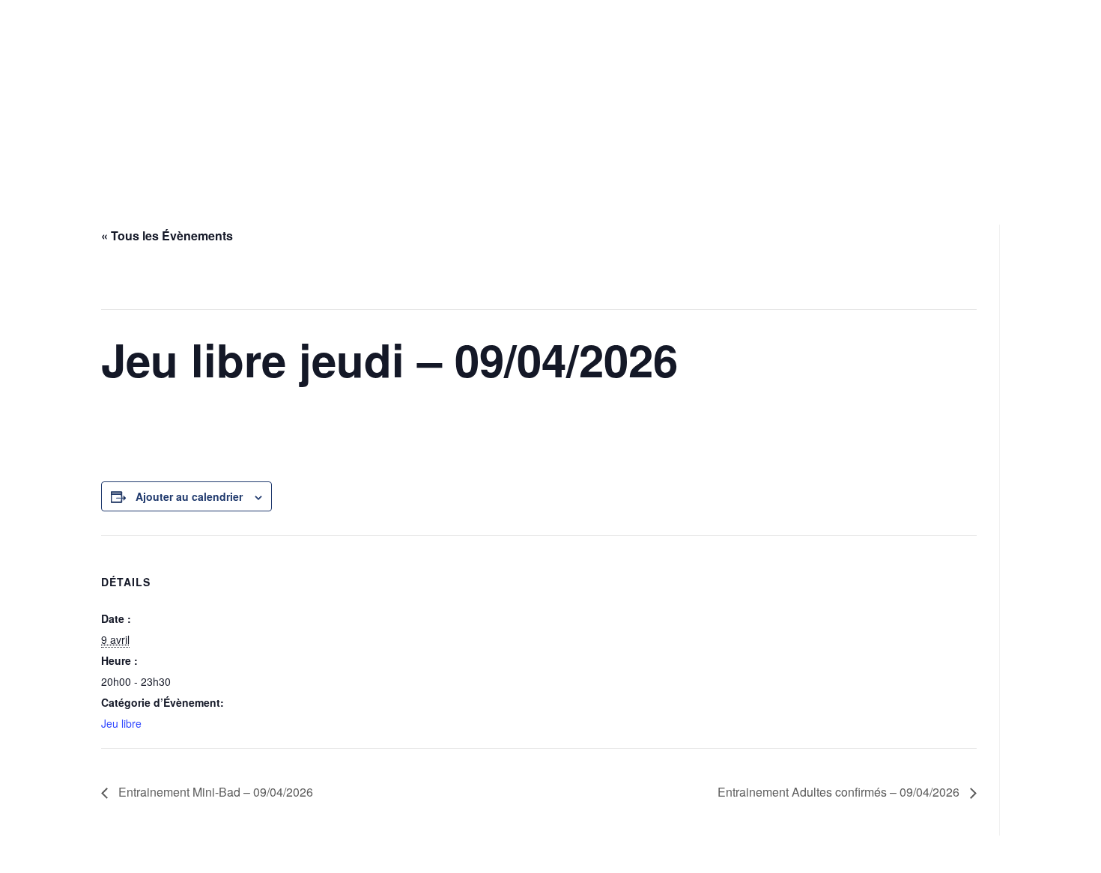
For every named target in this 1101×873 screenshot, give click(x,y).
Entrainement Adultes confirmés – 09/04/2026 (840, 791)
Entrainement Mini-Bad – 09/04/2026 (214, 791)
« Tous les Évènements (167, 235)
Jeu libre (121, 723)
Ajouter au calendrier (189, 496)
